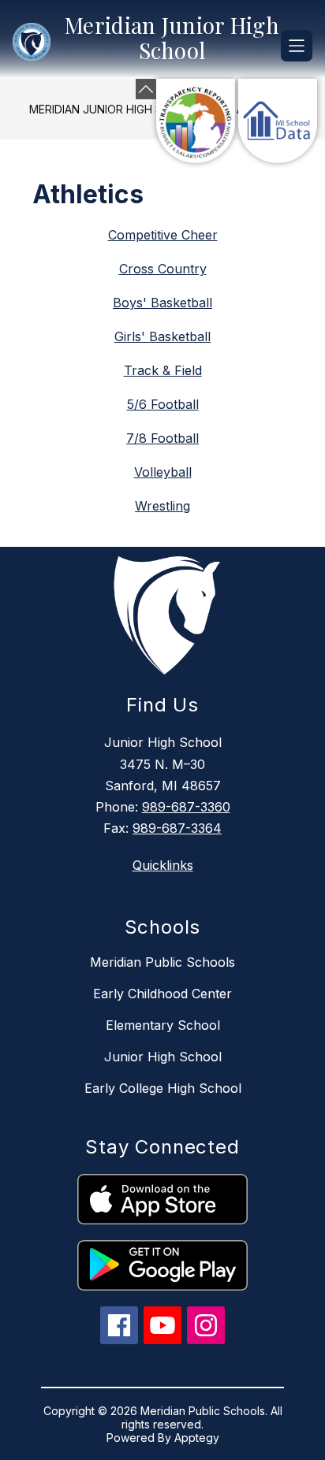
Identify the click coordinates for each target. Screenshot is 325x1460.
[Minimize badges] (146, 89)
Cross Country (163, 269)
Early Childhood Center (162, 993)
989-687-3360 (186, 807)
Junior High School (163, 1056)
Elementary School (163, 1025)
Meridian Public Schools (162, 962)
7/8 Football (162, 438)
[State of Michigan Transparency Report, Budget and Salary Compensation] (195, 121)
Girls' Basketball (162, 336)
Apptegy (196, 1437)
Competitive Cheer (163, 235)
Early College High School (162, 1088)
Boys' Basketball (162, 302)
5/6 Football (163, 404)
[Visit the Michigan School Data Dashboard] (277, 121)
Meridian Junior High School (115, 109)
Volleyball (163, 472)
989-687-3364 (177, 828)
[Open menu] (296, 45)
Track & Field (163, 370)
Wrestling (162, 506)
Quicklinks (163, 865)
